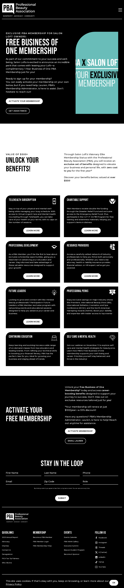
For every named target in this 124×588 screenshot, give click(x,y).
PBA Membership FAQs (42, 546)
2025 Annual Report (10, 537)
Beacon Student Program (74, 550)
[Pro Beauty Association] (19, 10)
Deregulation (7, 554)
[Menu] (120, 9)
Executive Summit (71, 546)
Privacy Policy (13, 584)
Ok (113, 583)
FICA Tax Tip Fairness (10, 558)
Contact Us (6, 550)
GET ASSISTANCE (18, 111)
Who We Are (7, 563)
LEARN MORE (33, 230)
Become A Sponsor (71, 554)
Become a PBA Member (42, 537)
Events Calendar (70, 537)
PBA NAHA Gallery (71, 541)
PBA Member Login (41, 541)
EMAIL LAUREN (75, 441)
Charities (5, 546)
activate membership (80, 431)
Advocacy (6, 541)
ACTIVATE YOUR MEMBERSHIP (24, 101)
